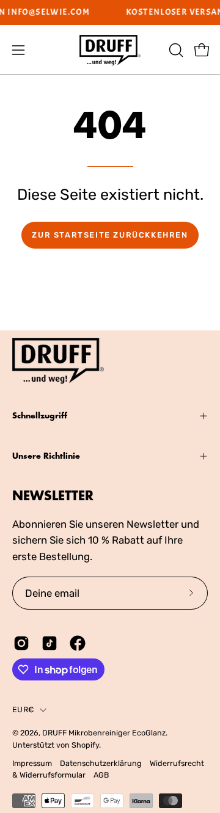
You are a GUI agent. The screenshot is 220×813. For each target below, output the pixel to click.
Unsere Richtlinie (46, 456)
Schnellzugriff (39, 416)
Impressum (32, 763)
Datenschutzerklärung (101, 763)
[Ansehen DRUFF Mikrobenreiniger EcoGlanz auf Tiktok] (49, 643)
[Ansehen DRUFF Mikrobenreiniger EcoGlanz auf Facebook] (77, 643)
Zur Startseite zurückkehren (110, 234)
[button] (174, 50)
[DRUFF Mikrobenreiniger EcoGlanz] (110, 50)
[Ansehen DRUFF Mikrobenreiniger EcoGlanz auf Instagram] (21, 643)
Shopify (85, 744)
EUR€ (23, 709)
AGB (101, 774)
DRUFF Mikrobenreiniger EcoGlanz (104, 732)
